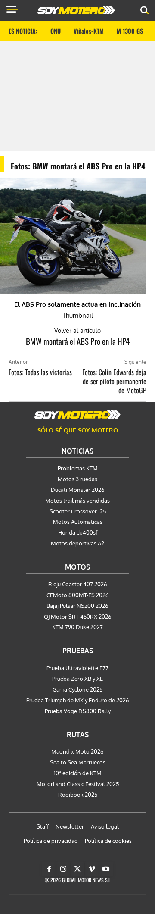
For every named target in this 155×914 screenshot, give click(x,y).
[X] (77, 869)
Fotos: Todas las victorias (40, 372)
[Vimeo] (92, 869)
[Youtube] (106, 869)
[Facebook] (49, 869)
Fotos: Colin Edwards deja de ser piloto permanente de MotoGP (114, 381)
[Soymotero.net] (77, 414)
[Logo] (76, 10)
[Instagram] (63, 869)
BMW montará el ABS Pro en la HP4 (78, 341)
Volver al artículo (77, 330)
